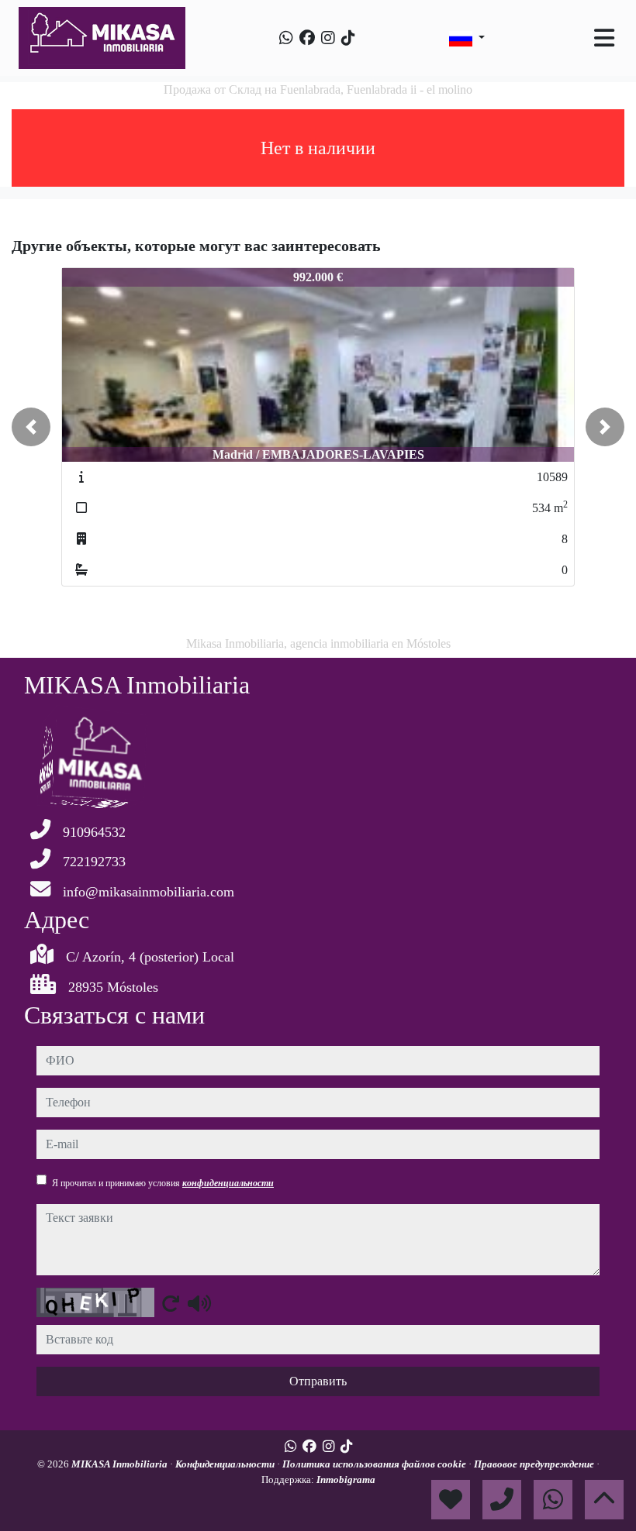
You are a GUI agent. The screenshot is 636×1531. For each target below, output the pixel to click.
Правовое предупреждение (535, 1464)
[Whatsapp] (286, 37)
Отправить (318, 1381)
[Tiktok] (348, 37)
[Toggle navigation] (604, 38)
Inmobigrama (345, 1479)
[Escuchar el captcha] (199, 1303)
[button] (31, 427)
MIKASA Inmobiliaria (120, 1464)
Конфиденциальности (226, 1464)
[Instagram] (328, 37)
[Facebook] (307, 37)
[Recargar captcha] (171, 1303)
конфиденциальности (228, 1183)
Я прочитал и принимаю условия (163, 1183)
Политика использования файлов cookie (375, 1464)
